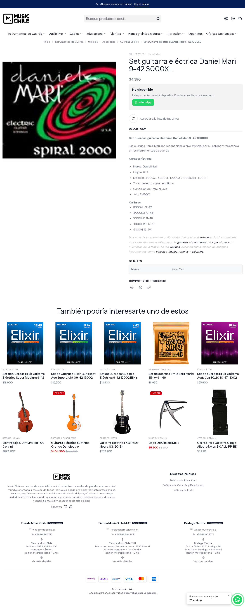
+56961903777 (43, 534)
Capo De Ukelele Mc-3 (164, 443)
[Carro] (240, 18)
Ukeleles (93, 42)
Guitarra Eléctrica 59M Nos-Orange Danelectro (71, 444)
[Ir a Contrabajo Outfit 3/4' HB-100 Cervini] (25, 412)
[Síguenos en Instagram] (65, 506)
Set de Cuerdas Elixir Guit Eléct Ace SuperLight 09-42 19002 (73, 375)
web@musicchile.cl (43, 529)
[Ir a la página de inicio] (16, 18)
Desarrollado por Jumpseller (140, 592)
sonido (204, 237)
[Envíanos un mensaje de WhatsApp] (237, 599)
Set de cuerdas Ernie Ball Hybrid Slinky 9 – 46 (171, 375)
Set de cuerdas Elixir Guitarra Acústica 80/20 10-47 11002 (218, 375)
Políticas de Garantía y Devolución (183, 485)
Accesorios (109, 42)
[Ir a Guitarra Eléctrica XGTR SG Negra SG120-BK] (122, 412)
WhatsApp (145, 102)
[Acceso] (233, 18)
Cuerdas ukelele (129, 42)
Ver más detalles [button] (41, 561)
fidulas (172, 251)
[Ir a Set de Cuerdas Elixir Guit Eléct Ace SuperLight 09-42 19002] (73, 343)
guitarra (182, 242)
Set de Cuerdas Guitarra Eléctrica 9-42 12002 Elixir (118, 375)
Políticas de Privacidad (183, 480)
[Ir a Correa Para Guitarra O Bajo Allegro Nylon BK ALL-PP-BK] (219, 412)
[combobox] (122, 18)
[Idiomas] (226, 18)
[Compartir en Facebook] (132, 287)
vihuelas (161, 251)
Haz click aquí (141, 4)
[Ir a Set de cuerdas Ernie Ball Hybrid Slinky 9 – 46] (171, 343)
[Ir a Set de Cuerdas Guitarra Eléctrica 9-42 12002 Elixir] (122, 343)
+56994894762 (124, 534)
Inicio (47, 42)
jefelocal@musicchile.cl (124, 529)
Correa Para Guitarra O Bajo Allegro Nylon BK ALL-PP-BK (217, 444)
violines (175, 247)
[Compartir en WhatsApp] (140, 287)
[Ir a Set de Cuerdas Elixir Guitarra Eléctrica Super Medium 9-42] (25, 343)
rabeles (184, 251)
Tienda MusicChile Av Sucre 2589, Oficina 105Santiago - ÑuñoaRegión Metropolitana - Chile (42, 548)
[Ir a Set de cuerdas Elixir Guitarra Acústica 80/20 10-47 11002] (219, 343)
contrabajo (199, 242)
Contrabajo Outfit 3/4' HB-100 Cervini (23, 444)
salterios (197, 251)
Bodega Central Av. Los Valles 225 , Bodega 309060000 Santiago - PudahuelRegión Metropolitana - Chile (203, 548)
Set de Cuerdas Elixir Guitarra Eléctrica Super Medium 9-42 (24, 375)
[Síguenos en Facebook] (70, 506)
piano (226, 242)
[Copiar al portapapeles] (149, 287)
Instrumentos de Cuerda (69, 42)
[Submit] (158, 18)
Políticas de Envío (183, 490)
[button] (26, 33)
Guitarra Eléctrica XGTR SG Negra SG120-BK (119, 444)
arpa (215, 242)
